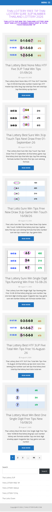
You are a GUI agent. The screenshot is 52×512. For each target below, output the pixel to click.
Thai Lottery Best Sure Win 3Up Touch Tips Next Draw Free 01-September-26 (26, 138)
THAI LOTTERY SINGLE (10, 488)
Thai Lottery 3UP (8, 477)
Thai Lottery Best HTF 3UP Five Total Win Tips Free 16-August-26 (26, 349)
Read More (26, 95)
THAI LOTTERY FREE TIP (11, 483)
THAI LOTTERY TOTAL (10, 493)
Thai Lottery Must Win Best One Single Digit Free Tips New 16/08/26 (26, 418)
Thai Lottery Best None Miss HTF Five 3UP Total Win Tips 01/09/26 (26, 68)
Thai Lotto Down (8, 498)
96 (34, 457)
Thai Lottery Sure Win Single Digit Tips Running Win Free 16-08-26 (26, 280)
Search (5, 467)
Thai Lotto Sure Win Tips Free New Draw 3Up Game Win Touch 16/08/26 (26, 212)
